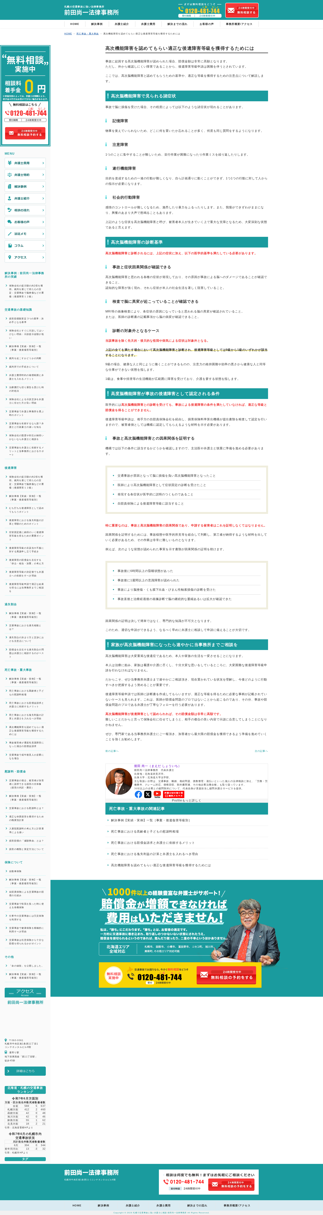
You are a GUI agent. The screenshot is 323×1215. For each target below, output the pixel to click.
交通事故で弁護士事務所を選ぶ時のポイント (26, 413)
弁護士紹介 (122, 23)
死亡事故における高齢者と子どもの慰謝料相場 (145, 831)
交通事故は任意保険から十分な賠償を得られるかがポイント (26, 942)
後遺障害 (11, 467)
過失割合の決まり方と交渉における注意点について (26, 639)
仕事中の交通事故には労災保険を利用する (26, 918)
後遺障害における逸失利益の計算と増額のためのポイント (26, 522)
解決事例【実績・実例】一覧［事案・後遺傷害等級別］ (151, 820)
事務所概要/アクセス (239, 23)
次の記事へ (261, 751)
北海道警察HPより (22, 1127)
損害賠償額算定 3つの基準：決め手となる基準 (26, 320)
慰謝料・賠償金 (15, 771)
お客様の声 (207, 23)
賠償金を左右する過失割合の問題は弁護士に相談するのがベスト (26, 653)
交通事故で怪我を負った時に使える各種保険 (26, 906)
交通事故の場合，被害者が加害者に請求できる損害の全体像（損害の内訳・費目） (26, 784)
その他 (9, 956)
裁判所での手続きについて (24, 366)
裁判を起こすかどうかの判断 (25, 358)
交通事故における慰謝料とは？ (26, 808)
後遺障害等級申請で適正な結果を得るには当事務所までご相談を (26, 588)
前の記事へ (112, 751)
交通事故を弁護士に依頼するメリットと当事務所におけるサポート (26, 451)
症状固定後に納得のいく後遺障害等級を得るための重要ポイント (26, 536)
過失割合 (11, 604)
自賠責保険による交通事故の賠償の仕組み (26, 894)
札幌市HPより (20, 1152)
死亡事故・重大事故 (18, 669)
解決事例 (97, 23)
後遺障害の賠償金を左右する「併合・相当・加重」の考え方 (26, 562)
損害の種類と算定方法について (26, 849)
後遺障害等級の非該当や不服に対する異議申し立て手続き (26, 550)
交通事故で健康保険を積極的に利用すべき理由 (26, 930)
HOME (74, 23)
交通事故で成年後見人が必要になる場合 (26, 757)
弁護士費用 (148, 23)
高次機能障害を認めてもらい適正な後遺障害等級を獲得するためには (161, 865)
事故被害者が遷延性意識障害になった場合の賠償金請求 (26, 744)
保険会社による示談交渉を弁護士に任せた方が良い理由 (26, 401)
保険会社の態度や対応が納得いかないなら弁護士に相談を (26, 437)
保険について (14, 862)
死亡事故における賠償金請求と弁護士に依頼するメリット (153, 842)
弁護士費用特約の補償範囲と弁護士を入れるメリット (26, 377)
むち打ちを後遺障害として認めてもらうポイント (26, 510)
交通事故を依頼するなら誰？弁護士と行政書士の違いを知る (26, 425)
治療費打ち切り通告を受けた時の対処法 (26, 389)
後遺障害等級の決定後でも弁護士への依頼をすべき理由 (26, 574)
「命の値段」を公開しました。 (26, 966)
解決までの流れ (177, 23)
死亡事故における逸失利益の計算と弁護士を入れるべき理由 (154, 854)
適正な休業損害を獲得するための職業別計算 (26, 818)
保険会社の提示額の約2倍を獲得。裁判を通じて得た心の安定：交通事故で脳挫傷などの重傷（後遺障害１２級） (26, 291)
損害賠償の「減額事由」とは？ (26, 840)
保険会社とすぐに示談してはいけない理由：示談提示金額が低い (26, 334)
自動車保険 (15, 871)
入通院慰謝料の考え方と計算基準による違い (26, 830)
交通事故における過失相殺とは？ (25, 627)
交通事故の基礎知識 (18, 309)
